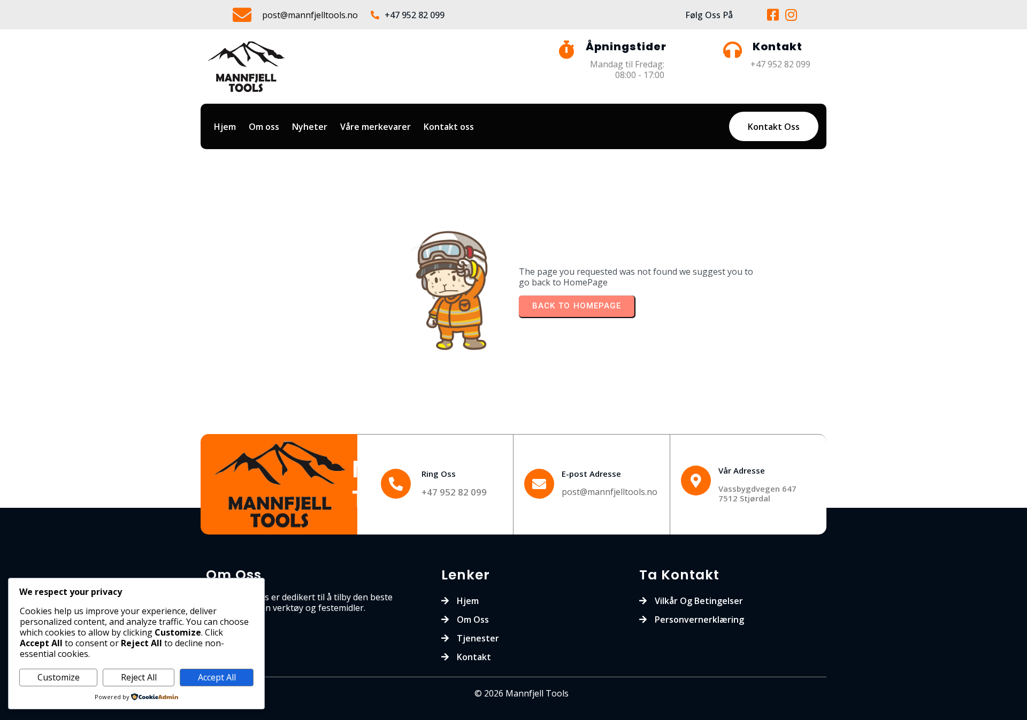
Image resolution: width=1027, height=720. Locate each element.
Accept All (217, 677)
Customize (58, 677)
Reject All (139, 677)
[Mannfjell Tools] (281, 484)
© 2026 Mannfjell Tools (521, 693)
